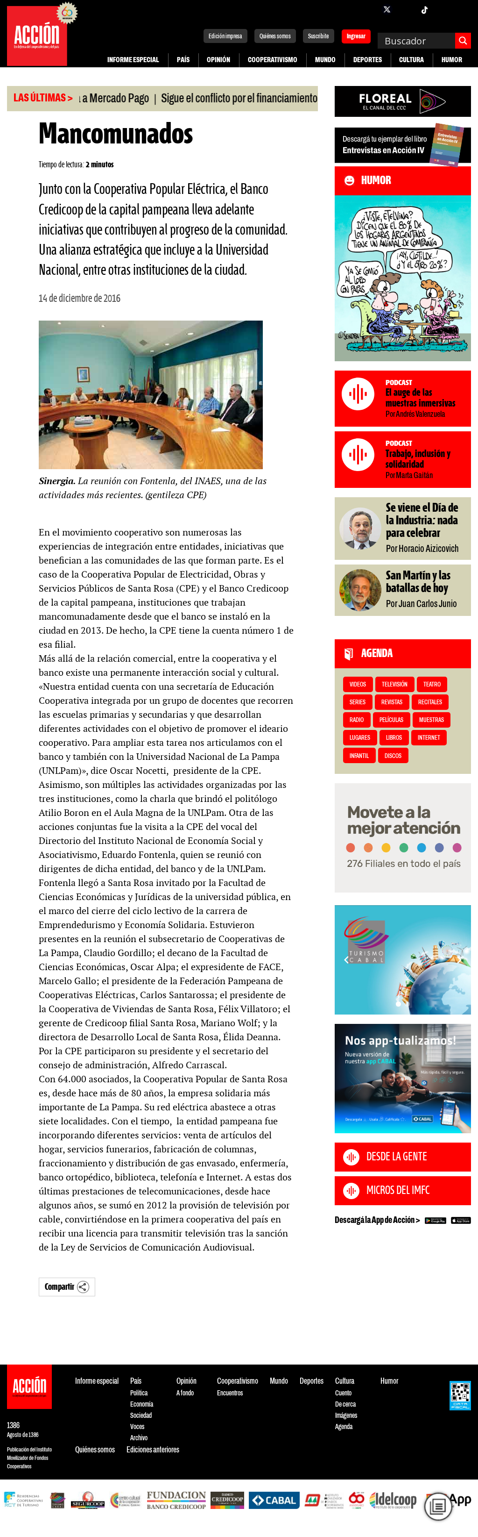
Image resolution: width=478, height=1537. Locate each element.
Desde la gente (396, 1157)
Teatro (432, 685)
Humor (452, 60)
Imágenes (346, 1415)
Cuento (343, 1393)
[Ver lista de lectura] (438, 1506)
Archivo (139, 1438)
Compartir (59, 1287)
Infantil (359, 756)
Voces (137, 1426)
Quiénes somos (275, 37)
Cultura (411, 60)
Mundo (325, 60)
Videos (358, 685)
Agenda (343, 1426)
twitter (387, 9)
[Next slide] (459, 960)
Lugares (360, 738)
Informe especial (133, 60)
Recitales (430, 703)
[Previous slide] (346, 960)
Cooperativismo (272, 60)
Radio (357, 720)
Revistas (391, 703)
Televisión (395, 685)
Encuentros (230, 1393)
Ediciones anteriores (153, 1450)
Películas (391, 720)
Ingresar (356, 37)
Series (358, 703)
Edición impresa (225, 37)
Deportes (367, 60)
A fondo (185, 1393)
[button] (398, 1004)
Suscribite (318, 37)
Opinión (218, 60)
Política (139, 1393)
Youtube (443, 9)
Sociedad (141, 1415)
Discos (393, 756)
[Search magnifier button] (463, 41)
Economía (141, 1404)
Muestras (431, 720)
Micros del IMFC (397, 1190)
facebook (368, 9)
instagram (405, 9)
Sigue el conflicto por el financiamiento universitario (229, 99)
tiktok (424, 9)
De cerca (345, 1404)
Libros (394, 738)
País (183, 60)
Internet (429, 738)
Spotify (461, 9)
